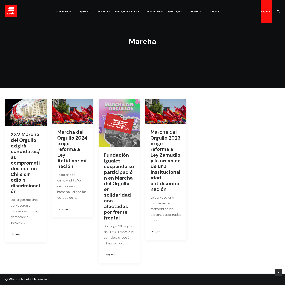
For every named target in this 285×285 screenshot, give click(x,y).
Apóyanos (265, 11)
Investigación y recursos (127, 11)
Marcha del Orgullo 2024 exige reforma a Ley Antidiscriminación (72, 149)
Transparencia (194, 11)
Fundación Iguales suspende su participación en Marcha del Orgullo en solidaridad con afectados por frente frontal (119, 186)
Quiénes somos (63, 11)
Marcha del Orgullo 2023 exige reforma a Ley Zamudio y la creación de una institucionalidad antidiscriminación (166, 160)
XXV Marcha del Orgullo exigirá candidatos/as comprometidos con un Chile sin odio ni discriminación (25, 163)
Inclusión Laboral (155, 11)
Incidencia (103, 11)
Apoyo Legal (174, 11)
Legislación (84, 11)
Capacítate (214, 11)
